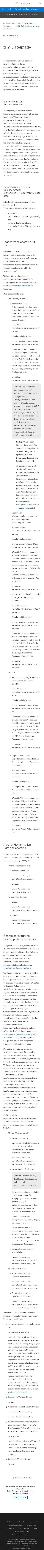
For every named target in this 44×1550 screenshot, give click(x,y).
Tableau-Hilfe (10, 23)
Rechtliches (10, 1522)
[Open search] (40, 3)
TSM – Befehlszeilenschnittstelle (28, 26)
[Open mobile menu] (5, 3)
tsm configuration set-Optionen (17, 968)
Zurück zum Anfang (23, 1478)
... (13, 26)
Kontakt (26, 1528)
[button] (4, 36)
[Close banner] (41, 9)
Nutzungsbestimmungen (25, 1522)
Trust (19, 1528)
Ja (15, 1498)
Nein (23, 1498)
